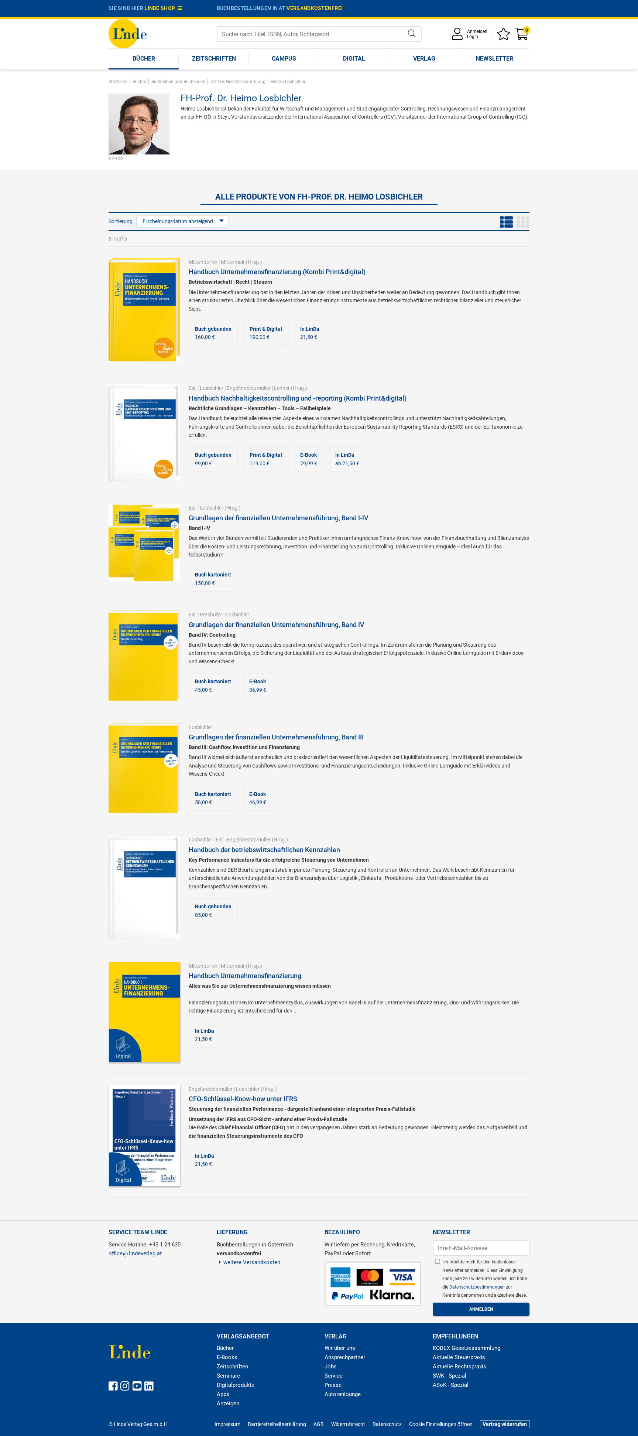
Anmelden (477, 31)
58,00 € (213, 798)
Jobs (331, 1366)
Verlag (424, 58)
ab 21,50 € (347, 459)
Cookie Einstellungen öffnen (441, 1424)
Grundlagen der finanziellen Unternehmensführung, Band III (276, 737)
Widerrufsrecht (348, 1424)
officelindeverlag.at (135, 1253)
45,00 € (213, 685)
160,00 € (213, 333)
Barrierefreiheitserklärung (277, 1424)
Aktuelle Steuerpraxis (459, 1357)
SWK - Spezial (449, 1375)
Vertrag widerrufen (505, 1424)
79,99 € (308, 459)
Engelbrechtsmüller (249, 388)
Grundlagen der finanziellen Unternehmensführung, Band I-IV (278, 518)
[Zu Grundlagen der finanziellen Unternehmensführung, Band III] (144, 767)
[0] (522, 36)
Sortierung (121, 221)
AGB (318, 1424)
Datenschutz (387, 1424)
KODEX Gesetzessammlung (466, 1348)
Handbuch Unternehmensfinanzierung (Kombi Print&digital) (277, 272)
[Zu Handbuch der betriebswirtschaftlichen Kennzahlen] (144, 887)
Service (334, 1375)
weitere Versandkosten (251, 1262)
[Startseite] (128, 33)
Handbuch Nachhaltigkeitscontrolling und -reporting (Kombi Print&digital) (298, 398)
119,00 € (266, 459)
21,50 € (309, 333)
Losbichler (211, 388)
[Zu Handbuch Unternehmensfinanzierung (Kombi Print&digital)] (144, 309)
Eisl (192, 388)
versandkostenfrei (315, 8)
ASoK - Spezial (451, 1385)
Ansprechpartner (345, 1357)
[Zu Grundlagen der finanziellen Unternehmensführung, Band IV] (144, 655)
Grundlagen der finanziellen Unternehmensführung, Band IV (276, 625)
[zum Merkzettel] (505, 36)
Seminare (228, 1375)
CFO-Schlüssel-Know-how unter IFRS (243, 1099)
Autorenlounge (343, 1394)
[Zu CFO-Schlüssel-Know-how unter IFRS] (144, 1135)
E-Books (227, 1357)
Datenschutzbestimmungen (477, 1287)
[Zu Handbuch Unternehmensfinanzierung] (144, 1011)
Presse (333, 1385)
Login (472, 36)
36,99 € (257, 685)
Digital (354, 58)
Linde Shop (161, 8)
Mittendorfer (203, 262)
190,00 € (266, 333)
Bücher (144, 58)
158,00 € (213, 579)
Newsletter (494, 58)
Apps (223, 1394)
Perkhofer (211, 614)
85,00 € (213, 911)
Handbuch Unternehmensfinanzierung (245, 976)
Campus (284, 58)
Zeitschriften (214, 58)
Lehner (282, 388)
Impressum (227, 1424)
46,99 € (257, 798)
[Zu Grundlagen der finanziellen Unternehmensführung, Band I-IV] (144, 542)
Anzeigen (228, 1403)
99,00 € (213, 459)
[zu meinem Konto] (458, 36)
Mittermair (233, 262)
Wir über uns (340, 1348)
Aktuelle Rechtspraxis (459, 1366)
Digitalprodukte (235, 1385)
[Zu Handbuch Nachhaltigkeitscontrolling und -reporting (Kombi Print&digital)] (144, 432)
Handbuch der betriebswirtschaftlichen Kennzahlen (264, 850)
